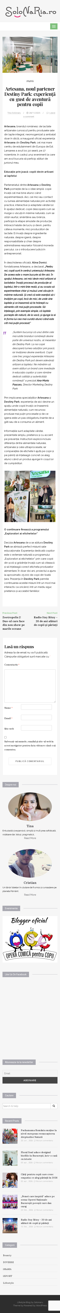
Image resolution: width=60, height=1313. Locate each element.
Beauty (7, 1255)
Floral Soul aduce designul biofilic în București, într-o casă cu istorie (39, 1156)
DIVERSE (8, 1262)
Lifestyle (8, 1282)
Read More (30, 838)
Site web (9, 728)
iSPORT (7, 1276)
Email (8, 718)
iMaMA (30, 81)
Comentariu (12, 664)
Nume (8, 708)
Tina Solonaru (14, 113)
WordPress (41, 1305)
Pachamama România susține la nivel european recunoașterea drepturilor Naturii (39, 1134)
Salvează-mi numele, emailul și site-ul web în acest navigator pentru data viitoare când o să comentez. (30, 745)
